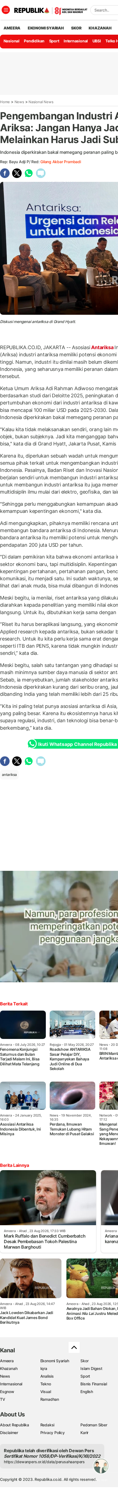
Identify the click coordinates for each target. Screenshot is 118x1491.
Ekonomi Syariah (46, 28)
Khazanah (8, 1368)
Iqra (43, 1368)
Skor (84, 1360)
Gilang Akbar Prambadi (60, 161)
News (19, 102)
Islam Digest (91, 1368)
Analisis (47, 1376)
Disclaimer (9, 1432)
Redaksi (47, 1424)
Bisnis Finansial (93, 1383)
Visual (45, 1391)
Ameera (7, 1360)
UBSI (96, 41)
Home (5, 102)
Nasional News (41, 102)
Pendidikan (34, 41)
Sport (54, 41)
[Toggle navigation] (6, 10)
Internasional (76, 41)
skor (76, 28)
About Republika (14, 1424)
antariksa (9, 774)
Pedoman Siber (93, 1424)
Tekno (45, 1383)
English (86, 1391)
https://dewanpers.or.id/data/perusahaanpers (44, 1461)
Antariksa (102, 347)
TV (2, 1399)
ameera (12, 28)
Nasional (11, 41)
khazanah (100, 28)
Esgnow (7, 1391)
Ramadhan (49, 1399)
